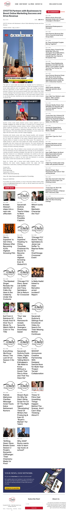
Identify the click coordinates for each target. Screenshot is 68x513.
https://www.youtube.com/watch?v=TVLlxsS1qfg (21, 176)
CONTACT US (38, 4)
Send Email (9, 170)
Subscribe (34, 508)
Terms (4, 508)
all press (31, 4)
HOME (16, 4)
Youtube (5, 124)
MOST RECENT (23, 4)
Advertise (15, 508)
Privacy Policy (9, 508)
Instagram (10, 124)
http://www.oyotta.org (13, 173)
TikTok (17, 124)
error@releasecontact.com (14, 183)
